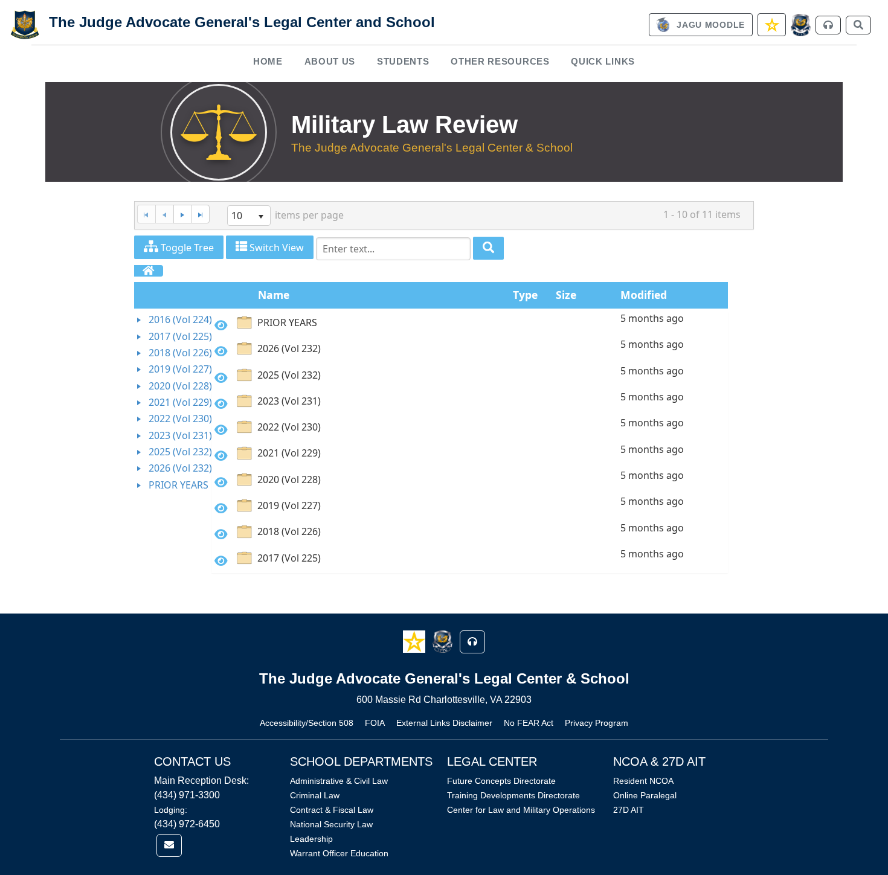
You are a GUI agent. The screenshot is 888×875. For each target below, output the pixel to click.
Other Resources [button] (500, 61)
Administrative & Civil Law (339, 781)
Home (268, 61)
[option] (469, 325)
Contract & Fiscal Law (331, 810)
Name (273, 294)
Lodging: (170, 810)
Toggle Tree (186, 247)
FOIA (375, 723)
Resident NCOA (643, 781)
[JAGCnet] (801, 25)
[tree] (172, 402)
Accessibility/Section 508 (306, 723)
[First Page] (146, 214)
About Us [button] (330, 61)
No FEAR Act (528, 723)
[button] (415, 641)
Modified (643, 294)
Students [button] (403, 61)
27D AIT (628, 810)
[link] (701, 24)
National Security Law (331, 824)
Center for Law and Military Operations (521, 810)
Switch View (275, 247)
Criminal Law (314, 795)
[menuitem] (268, 61)
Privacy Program (596, 723)
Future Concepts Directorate (501, 781)
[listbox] (249, 215)
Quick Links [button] (603, 61)
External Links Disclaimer (444, 723)
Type (525, 294)
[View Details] (221, 325)
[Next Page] (182, 214)
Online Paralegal (645, 795)
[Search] (488, 248)
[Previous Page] (164, 214)
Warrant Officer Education (339, 853)
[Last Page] (200, 214)
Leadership (311, 839)
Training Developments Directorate (513, 795)
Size (566, 294)
